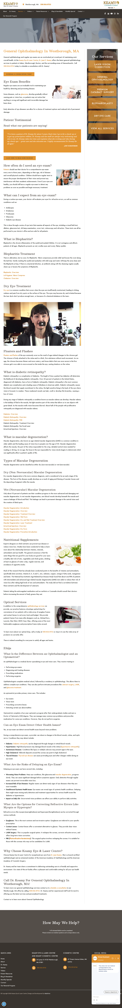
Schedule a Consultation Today (19, 74)
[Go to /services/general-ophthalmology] (102, 78)
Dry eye (6, 290)
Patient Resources (6, 974)
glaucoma (24, 94)
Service (3, 968)
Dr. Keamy (4, 965)
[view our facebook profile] (105, 13)
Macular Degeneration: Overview (15, 511)
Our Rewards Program (8, 986)
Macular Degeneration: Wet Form (15, 517)
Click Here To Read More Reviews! (19, 158)
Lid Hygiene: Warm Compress (14, 275)
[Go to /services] (102, 128)
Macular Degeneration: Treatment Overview (19, 514)
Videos (3, 971)
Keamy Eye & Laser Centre (28, 60)
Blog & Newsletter (7, 977)
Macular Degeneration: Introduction (16, 508)
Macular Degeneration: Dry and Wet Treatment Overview (24, 520)
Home (2, 959)
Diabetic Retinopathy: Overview (15, 417)
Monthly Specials (6, 980)
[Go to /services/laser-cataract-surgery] (102, 90)
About (3, 962)
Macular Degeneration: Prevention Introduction (20, 532)
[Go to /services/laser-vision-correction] (102, 65)
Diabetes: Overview (11, 414)
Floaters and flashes (11, 355)
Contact (3, 983)
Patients (6, 169)
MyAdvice (47, 993)
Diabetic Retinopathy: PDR (13, 420)
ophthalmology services (35, 606)
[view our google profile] (108, 13)
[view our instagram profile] (114, 13)
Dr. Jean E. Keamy (45, 60)
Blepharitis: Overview (11, 272)
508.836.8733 (9, 66)
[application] (24, 11)
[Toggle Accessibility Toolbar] (4, 1004)
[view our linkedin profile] (118, 13)
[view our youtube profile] (111, 13)
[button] (19, 74)
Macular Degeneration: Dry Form (15, 529)
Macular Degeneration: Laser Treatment (18, 523)
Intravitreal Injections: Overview (15, 526)
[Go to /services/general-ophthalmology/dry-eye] (102, 115)
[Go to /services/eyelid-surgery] (102, 103)
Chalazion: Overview (11, 278)
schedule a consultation (58, 888)
